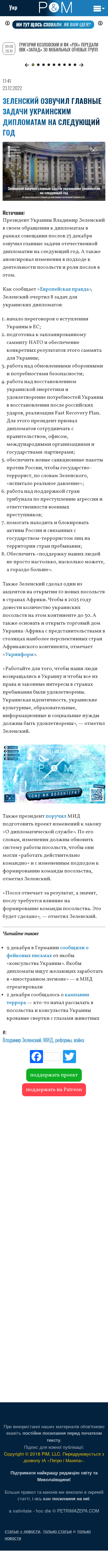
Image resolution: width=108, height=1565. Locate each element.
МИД (48, 1040)
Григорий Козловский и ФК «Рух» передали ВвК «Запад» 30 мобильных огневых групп (58, 47)
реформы (63, 1040)
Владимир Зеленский (22, 1040)
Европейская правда (64, 289)
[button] (26, 65)
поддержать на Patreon (54, 1089)
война (79, 1040)
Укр (13, 7)
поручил (56, 816)
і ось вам (60, 1498)
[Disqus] (54, 1172)
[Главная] (55, 7)
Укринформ (19, 654)
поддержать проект (54, 1075)
